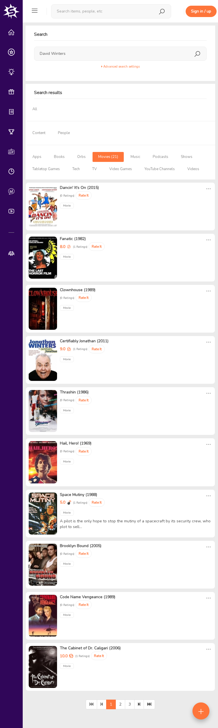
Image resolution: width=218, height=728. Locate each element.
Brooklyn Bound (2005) (80, 545)
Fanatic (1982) (73, 238)
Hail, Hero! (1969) (75, 443)
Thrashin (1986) (74, 392)
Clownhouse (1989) (77, 290)
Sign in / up (201, 11)
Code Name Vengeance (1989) (87, 597)
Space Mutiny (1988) (78, 494)
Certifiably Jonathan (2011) (84, 341)
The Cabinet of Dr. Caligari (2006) (90, 648)
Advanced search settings (121, 66)
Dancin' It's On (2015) (79, 187)
